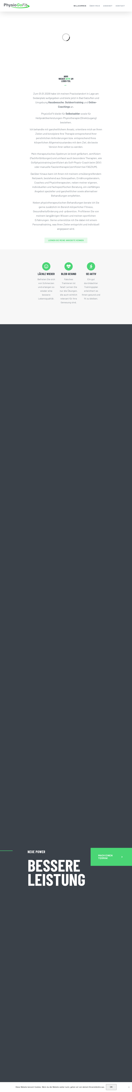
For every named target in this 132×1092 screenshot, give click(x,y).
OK (111, 1087)
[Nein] (128, 1087)
